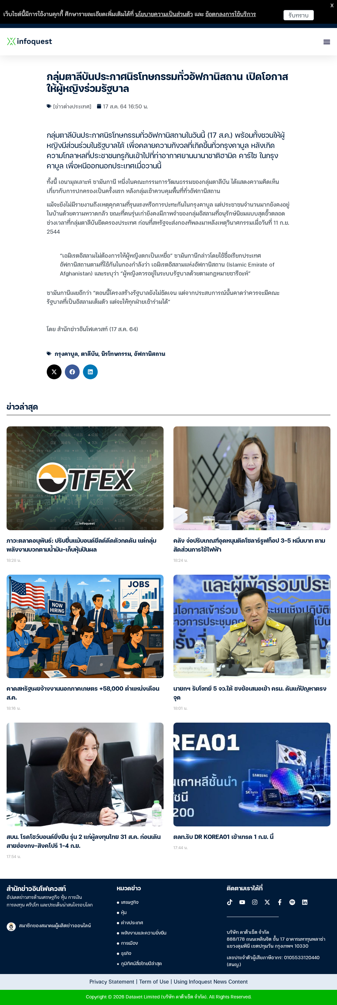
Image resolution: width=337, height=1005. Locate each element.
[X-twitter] (267, 902)
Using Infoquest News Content (211, 981)
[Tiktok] (230, 902)
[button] (54, 371)
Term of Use (154, 981)
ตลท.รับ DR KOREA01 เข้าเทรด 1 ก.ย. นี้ (223, 837)
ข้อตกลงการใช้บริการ (230, 13)
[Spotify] (292, 902)
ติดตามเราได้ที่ (245, 888)
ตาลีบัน (89, 353)
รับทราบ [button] (299, 15)
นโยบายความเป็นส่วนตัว (164, 13)
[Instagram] (255, 902)
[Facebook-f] (280, 902)
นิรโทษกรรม (116, 353)
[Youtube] (242, 902)
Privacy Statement (112, 981)
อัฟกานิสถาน (149, 353)
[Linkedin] (305, 902)
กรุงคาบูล (66, 353)
